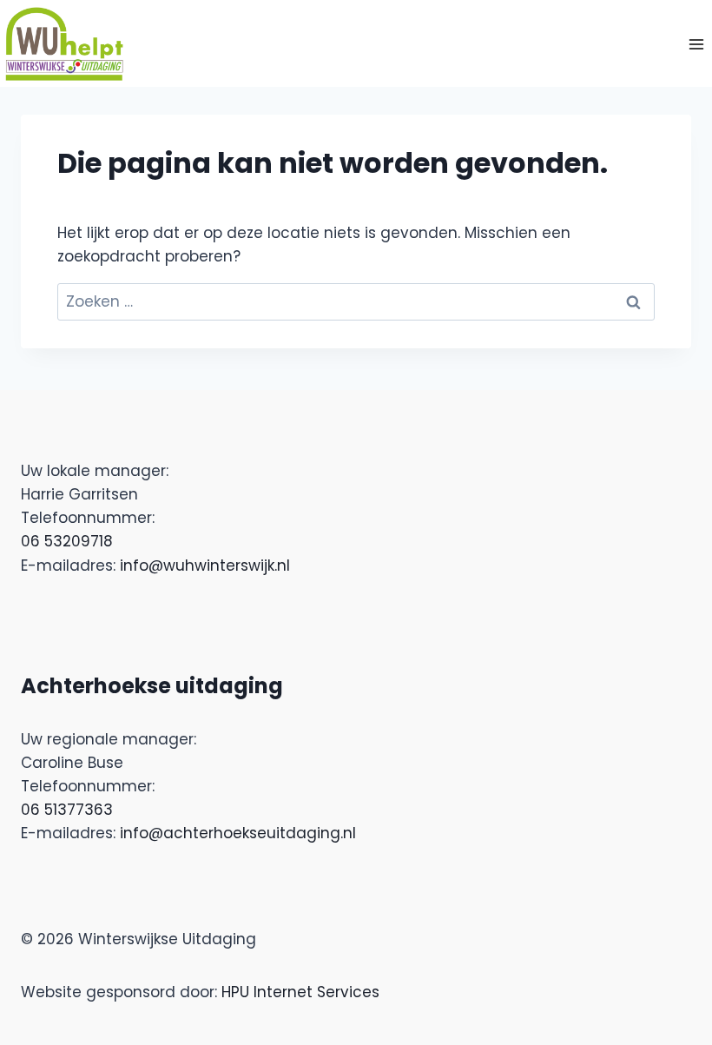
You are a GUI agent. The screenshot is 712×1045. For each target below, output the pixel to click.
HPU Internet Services (300, 992)
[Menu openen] (696, 43)
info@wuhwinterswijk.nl (205, 565)
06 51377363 (67, 809)
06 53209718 (67, 541)
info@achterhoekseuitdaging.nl (238, 833)
